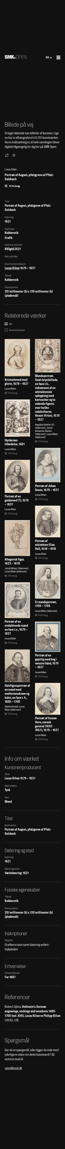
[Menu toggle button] (58, 57)
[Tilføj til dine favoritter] (14, 155)
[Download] (7, 155)
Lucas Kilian (12, 268)
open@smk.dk (13, 1068)
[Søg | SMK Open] (15, 58)
